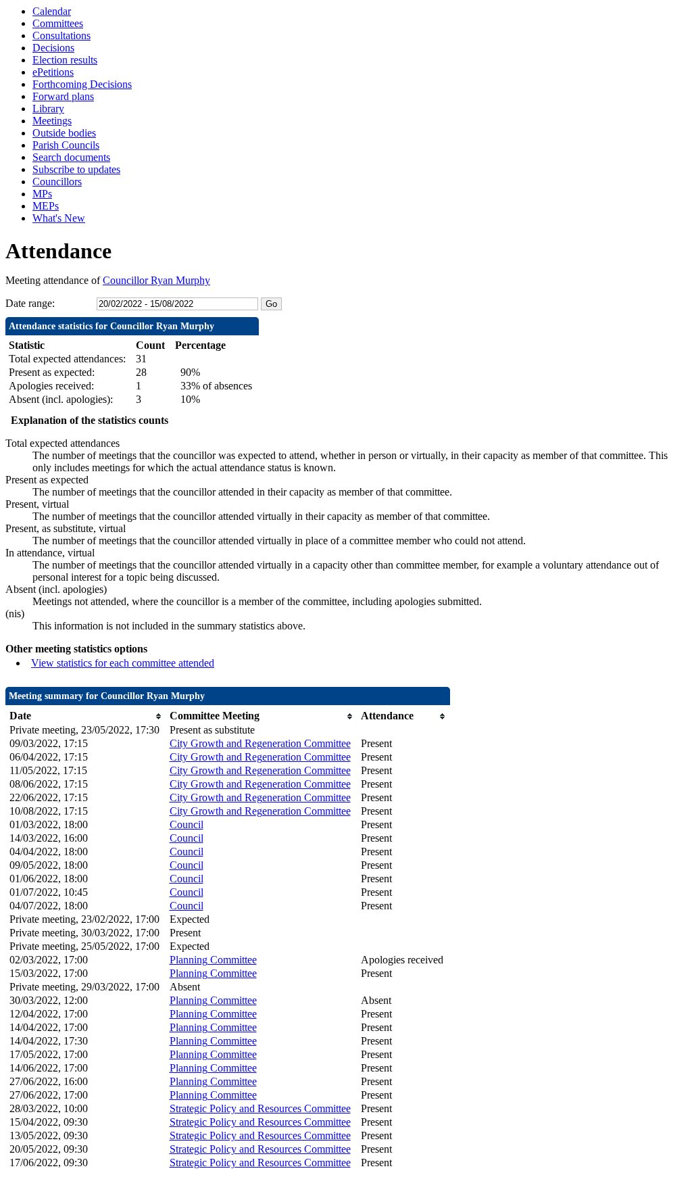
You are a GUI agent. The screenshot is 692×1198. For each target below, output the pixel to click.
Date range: (30, 303)
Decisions (53, 47)
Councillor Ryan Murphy (156, 280)
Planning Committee (213, 959)
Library (48, 108)
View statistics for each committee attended (122, 663)
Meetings (52, 120)
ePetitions (53, 72)
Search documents (71, 157)
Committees (57, 23)
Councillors (57, 181)
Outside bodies (64, 133)
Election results (64, 60)
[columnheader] (86, 716)
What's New (58, 218)
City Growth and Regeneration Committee (260, 743)
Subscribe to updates (76, 169)
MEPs (45, 206)
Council (186, 824)
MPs (42, 193)
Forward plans (63, 96)
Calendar (51, 11)
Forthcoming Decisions (82, 84)
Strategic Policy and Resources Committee (260, 1108)
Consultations (61, 35)
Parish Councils (65, 145)
